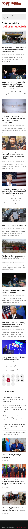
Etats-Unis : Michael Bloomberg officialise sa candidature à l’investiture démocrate (13, 325)
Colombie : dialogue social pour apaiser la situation (13, 291)
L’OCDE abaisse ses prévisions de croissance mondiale (13, 358)
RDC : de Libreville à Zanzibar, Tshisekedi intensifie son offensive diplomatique (13, 399)
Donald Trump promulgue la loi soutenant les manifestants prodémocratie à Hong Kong (13, 84)
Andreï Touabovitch (19, 54)
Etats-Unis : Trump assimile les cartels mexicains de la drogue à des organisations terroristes (14, 191)
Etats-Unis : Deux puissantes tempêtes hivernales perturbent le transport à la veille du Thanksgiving (13, 119)
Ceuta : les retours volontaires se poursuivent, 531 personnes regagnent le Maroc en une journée (14, 418)
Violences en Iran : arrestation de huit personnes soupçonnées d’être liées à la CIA (14, 50)
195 (17, 376)
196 (22, 376)
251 (8, 384)
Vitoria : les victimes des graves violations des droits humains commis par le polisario (13, 258)
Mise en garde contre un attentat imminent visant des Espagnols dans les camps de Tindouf (13, 156)
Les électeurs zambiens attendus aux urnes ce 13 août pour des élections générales (14, 426)
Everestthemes (21, 527)
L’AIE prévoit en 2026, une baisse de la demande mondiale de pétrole (14, 433)
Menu (5, 9)
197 (4, 380)
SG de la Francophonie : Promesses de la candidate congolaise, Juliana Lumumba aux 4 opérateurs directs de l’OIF (14, 408)
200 (18, 380)
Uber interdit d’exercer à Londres (14, 225)
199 (13, 380)
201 (22, 380)
